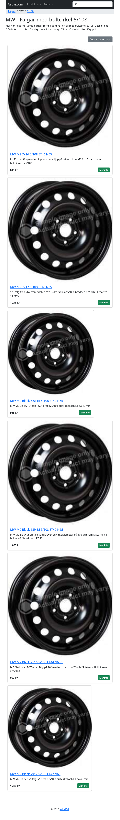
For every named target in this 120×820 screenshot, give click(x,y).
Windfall (64, 809)
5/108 (30, 11)
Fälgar (11, 11)
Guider (47, 4)
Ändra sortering (99, 39)
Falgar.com (15, 4)
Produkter (33, 4)
